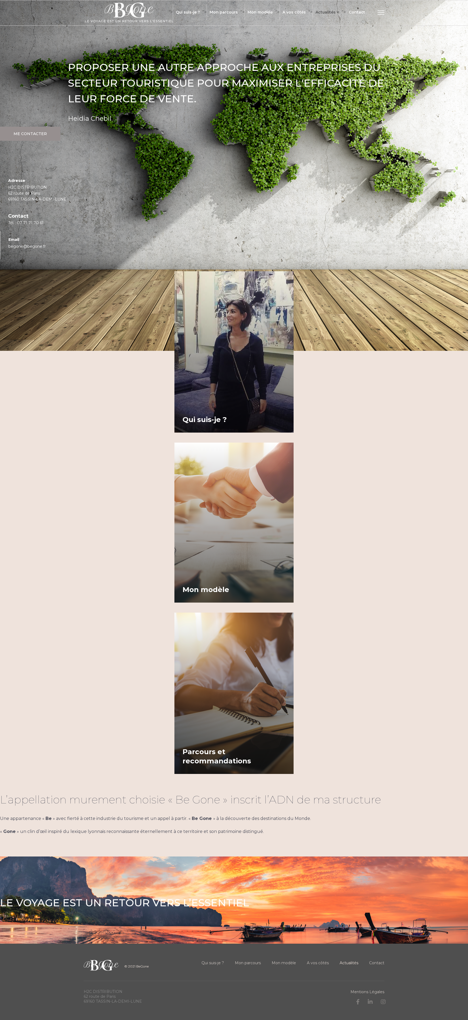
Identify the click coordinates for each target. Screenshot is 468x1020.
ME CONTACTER (30, 133)
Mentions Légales (367, 991)
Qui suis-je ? (188, 12)
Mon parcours (224, 12)
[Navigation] (381, 17)
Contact (357, 12)
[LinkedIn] (370, 1002)
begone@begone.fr (27, 246)
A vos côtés (294, 12)
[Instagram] (383, 1002)
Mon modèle (260, 12)
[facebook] (358, 1002)
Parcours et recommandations (217, 756)
